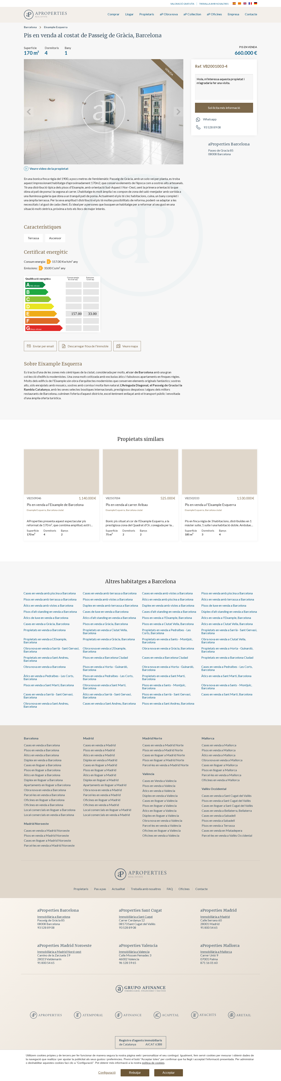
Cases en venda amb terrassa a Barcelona (109, 593)
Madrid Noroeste (36, 823)
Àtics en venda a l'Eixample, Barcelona (226, 617)
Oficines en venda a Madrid (101, 805)
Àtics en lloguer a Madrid (99, 775)
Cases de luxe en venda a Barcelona (105, 611)
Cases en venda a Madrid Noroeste (47, 830)
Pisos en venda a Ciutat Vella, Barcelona (168, 624)
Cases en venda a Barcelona (42, 745)
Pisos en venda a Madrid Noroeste (46, 835)
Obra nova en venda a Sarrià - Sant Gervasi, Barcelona (51, 649)
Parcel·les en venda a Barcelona (44, 795)
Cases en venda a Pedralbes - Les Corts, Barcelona (227, 668)
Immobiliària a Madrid (215, 916)
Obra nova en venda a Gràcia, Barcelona (168, 648)
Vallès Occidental (214, 789)
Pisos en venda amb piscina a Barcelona (227, 593)
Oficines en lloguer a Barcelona (44, 800)
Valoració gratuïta (182, 3)
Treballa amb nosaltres (213, 3)
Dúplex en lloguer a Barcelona (43, 780)
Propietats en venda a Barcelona (45, 630)
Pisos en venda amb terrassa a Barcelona (50, 599)
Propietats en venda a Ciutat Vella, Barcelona (105, 631)
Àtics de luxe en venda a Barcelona (46, 617)
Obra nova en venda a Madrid (102, 790)
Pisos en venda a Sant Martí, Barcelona (49, 685)
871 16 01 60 (209, 962)
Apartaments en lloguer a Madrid (104, 785)
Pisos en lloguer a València (159, 805)
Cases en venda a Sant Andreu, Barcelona (109, 703)
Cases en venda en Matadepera (222, 830)
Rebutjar (135, 1072)
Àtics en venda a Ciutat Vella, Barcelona (227, 624)
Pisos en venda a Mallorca (219, 750)
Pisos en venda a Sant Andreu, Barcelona (168, 703)
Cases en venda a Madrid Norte (163, 745)
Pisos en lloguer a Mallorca (219, 770)
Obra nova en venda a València (162, 820)
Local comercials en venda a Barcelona (49, 815)
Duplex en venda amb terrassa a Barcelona (110, 605)
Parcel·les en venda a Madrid (102, 795)
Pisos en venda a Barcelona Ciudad (105, 657)
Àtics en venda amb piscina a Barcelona (167, 599)
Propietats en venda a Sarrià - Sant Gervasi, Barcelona (229, 631)
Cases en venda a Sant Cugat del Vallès (227, 795)
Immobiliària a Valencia (134, 951)
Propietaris (146, 14)
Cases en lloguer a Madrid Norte (163, 755)
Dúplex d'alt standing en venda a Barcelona (229, 611)
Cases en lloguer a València (159, 800)
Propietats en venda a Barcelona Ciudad (227, 657)
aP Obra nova (169, 14)
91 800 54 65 (209, 927)
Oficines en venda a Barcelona (43, 805)
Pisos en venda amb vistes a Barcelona (108, 599)
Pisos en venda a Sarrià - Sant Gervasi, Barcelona (166, 695)
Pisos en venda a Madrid (99, 750)
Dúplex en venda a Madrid (100, 760)
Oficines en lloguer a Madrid (101, 800)
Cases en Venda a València (159, 780)
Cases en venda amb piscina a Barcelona (50, 593)
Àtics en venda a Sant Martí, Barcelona (226, 676)
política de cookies (153, 1062)
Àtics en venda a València (158, 790)
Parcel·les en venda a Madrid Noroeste (49, 845)
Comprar (113, 14)
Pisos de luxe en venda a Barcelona (223, 605)
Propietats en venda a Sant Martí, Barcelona (163, 677)
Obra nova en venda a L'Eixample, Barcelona (104, 649)
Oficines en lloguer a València (161, 830)
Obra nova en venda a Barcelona (45, 666)
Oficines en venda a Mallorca (221, 780)
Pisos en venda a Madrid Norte (162, 750)
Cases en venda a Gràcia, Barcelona (46, 624)
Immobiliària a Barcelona (53, 916)
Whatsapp (210, 119)
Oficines (184, 889)
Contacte (251, 14)
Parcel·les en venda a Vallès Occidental (227, 835)
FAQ (170, 889)
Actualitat (118, 889)
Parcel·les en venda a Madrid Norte (165, 765)
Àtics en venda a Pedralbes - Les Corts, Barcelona (49, 677)
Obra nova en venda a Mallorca (222, 760)
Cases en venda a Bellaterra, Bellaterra (227, 810)
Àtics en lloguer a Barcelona (42, 775)
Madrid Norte (152, 738)
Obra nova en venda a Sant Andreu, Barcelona (46, 705)
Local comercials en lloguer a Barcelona (49, 810)
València (148, 774)
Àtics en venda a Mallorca (218, 755)
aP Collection (192, 14)
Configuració (107, 1072)
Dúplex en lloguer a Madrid (101, 780)
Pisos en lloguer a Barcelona (42, 770)
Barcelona (30, 27)
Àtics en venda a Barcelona (41, 755)
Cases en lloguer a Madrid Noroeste (47, 840)
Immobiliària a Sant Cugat (136, 916)
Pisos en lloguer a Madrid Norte (163, 760)
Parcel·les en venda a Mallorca (221, 775)
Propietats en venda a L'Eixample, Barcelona (45, 640)
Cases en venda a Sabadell (219, 815)
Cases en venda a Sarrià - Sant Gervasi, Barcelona (48, 695)
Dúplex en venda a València (160, 795)
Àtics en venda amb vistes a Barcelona (48, 605)
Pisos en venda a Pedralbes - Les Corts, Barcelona (108, 677)
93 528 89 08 (212, 127)
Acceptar (168, 1072)
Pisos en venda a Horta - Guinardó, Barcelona (105, 668)
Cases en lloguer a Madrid (100, 765)
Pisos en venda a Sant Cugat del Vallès (226, 800)
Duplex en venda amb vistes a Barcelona (168, 605)
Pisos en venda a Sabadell (218, 820)
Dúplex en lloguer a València (160, 815)
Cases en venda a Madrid (99, 745)
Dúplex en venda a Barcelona (42, 760)
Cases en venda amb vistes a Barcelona (167, 593)
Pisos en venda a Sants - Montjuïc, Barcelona (164, 686)
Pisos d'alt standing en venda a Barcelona (50, 611)
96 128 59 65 (127, 962)
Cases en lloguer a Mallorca (220, 765)
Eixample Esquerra (55, 27)
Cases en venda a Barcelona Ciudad (165, 657)
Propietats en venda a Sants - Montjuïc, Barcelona (167, 640)
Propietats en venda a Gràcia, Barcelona (109, 639)
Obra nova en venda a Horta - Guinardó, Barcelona (168, 668)
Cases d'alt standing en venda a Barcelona (169, 611)
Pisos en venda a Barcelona (41, 750)
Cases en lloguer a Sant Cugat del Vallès (227, 805)
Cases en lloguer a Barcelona (42, 765)
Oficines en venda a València (160, 835)
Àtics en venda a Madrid (99, 755)
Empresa (233, 14)
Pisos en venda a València (158, 785)
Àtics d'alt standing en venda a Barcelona (109, 617)
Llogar (129, 14)
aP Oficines (214, 14)
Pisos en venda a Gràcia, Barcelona (105, 624)
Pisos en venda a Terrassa (218, 825)
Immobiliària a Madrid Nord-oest (59, 951)
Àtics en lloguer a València (159, 810)
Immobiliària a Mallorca (216, 951)
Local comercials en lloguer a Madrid (107, 810)
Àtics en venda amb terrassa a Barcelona (227, 599)
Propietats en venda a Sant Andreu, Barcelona (46, 659)
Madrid (88, 738)
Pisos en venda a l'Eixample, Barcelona (167, 617)
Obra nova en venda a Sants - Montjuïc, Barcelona (226, 686)
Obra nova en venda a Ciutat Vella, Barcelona (223, 640)
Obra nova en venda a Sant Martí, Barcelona (104, 686)
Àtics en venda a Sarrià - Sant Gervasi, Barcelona (107, 695)
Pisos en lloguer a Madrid (99, 770)
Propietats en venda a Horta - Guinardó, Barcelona (227, 649)
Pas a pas (100, 889)
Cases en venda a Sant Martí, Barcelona (226, 694)
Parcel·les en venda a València (161, 825)
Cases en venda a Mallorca (219, 745)
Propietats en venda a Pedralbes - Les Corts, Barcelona (166, 631)
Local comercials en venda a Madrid (106, 815)
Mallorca (208, 738)
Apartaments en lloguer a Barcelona (47, 785)
